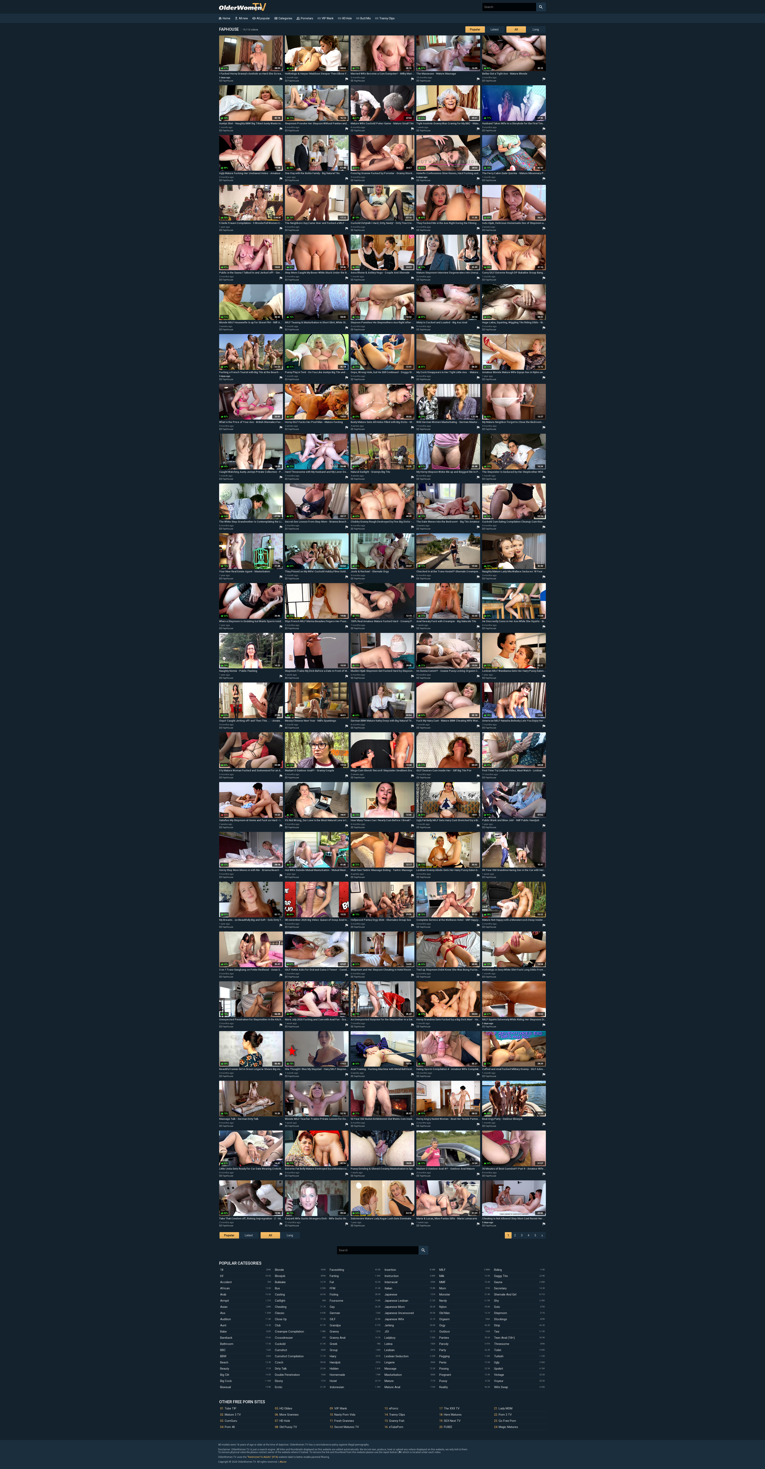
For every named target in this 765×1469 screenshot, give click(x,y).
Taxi (496, 1331)
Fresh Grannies (344, 1421)
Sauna (498, 1282)
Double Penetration (287, 1375)
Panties (444, 1338)
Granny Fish (396, 1421)
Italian (388, 1288)
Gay (332, 1307)
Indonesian (337, 1387)
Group (334, 1350)
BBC (223, 1350)
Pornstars (304, 18)
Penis (442, 1362)
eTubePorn (396, 1427)
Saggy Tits (501, 1276)
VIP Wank (325, 18)
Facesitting (337, 1270)
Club (278, 1325)
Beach (224, 1362)
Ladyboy (389, 1338)
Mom (442, 1288)
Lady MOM (505, 1408)
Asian (224, 1307)
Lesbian (389, 1350)
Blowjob (280, 1276)
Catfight (280, 1300)
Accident (226, 1282)
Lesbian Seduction (396, 1356)
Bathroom (226, 1344)
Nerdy (443, 1300)
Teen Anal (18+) (504, 1338)
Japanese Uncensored (399, 1313)
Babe (223, 1331)
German (335, 1313)
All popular (261, 18)
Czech (279, 1362)
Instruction (391, 1276)
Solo (497, 1307)
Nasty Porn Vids (344, 1414)
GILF (333, 1319)
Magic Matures (508, 1427)
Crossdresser (284, 1338)
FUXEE (448, 1427)
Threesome (501, 1344)
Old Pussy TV (288, 1427)
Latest (495, 29)
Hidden (334, 1368)
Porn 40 (230, 1427)
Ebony (279, 1381)
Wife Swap (501, 1387)
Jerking (389, 1325)
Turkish (498, 1356)
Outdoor (444, 1331)
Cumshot (281, 1350)
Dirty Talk (281, 1368)
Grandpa (335, 1325)
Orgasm (444, 1319)
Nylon (443, 1307)
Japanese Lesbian (396, 1300)
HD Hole (344, 18)
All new (241, 18)
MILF (442, 1270)
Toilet (497, 1350)
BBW (223, 1356)
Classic (279, 1313)
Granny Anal (337, 1338)
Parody (443, 1344)
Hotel (333, 1381)
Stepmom (500, 1313)
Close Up (281, 1319)
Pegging (444, 1356)
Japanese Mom (394, 1307)
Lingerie (389, 1362)
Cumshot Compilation (289, 1356)
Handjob (335, 1362)
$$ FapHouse (226, 80)
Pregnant (445, 1375)
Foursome (336, 1300)
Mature (389, 1381)
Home (224, 18)
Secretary (500, 1288)
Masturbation (393, 1375)
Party (442, 1350)
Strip (497, 1325)
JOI (386, 1331)
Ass (222, 1313)
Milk (441, 1276)
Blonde (279, 1270)
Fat (332, 1282)
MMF (442, 1282)
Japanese (390, 1294)
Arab (223, 1294)
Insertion (390, 1270)
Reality (443, 1387)
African (225, 1288)
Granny (334, 1331)
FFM (332, 1288)
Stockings (500, 1319)
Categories (283, 18)
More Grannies (289, 1414)
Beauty (224, 1368)
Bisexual (225, 1387)
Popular (475, 29)
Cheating (280, 1307)
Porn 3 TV (505, 1414)
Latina (388, 1344)
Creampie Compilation (289, 1331)
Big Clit (224, 1375)
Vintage (499, 1375)
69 (221, 1276)
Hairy (333, 1356)
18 (221, 1270)
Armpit (224, 1300)
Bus (277, 1288)
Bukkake (280, 1282)
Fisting (334, 1294)
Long (536, 29)
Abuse (283, 1461)
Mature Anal (392, 1387)
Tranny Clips (385, 18)
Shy (496, 1300)
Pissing (444, 1368)
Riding (498, 1270)
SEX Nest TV (452, 1421)
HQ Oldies (286, 1408)
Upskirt (498, 1368)
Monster (444, 1294)
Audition (225, 1319)
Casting (280, 1294)
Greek (333, 1344)
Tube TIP (230, 1408)
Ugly (496, 1362)
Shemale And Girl (505, 1294)
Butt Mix (363, 18)
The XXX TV (452, 1408)
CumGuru (231, 1421)
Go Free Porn (507, 1421)
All (516, 29)
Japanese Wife (394, 1319)
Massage (390, 1368)
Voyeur (498, 1381)
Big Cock (226, 1381)
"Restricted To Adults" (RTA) (262, 1457)
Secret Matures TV (346, 1427)
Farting (334, 1276)
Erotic (278, 1387)
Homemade (337, 1375)
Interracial (390, 1282)
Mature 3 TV (233, 1414)
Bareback (226, 1338)
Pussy (443, 1381)
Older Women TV (242, 7)
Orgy (442, 1325)
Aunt (223, 1325)
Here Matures (453, 1414)
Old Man (444, 1313)
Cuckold (280, 1344)
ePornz (393, 1408)
